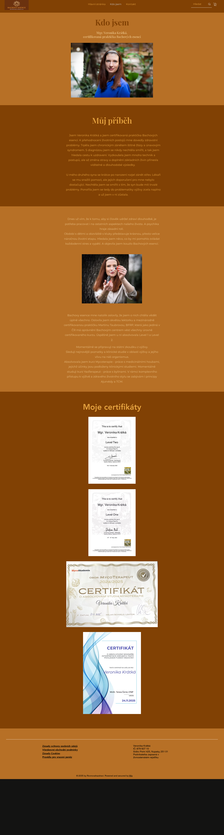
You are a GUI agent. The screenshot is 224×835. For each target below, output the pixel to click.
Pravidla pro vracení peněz (57, 757)
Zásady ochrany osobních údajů (59, 746)
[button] (215, 4)
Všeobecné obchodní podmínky (60, 749)
